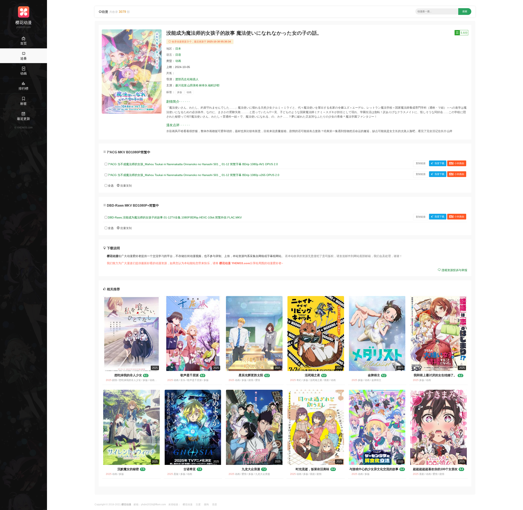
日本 (178, 48)
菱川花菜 (181, 85)
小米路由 (459, 163)
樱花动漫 (187, 504)
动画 (178, 60)
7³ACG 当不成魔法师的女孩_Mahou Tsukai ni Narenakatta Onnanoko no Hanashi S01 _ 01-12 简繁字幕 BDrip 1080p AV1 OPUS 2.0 (193, 164)
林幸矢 (203, 85)
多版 (179, 92)
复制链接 (421, 163)
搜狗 (206, 504)
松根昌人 (193, 79)
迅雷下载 (439, 163)
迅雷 (214, 504)
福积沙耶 (213, 85)
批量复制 (126, 185)
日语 (178, 54)
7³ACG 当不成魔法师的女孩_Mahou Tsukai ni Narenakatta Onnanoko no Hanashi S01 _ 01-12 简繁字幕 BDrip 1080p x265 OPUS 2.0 (193, 175)
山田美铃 (193, 85)
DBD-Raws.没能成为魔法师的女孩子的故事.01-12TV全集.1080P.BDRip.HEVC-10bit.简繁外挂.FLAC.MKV (175, 217)
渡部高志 (181, 79)
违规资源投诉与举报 (454, 270)
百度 (198, 504)
